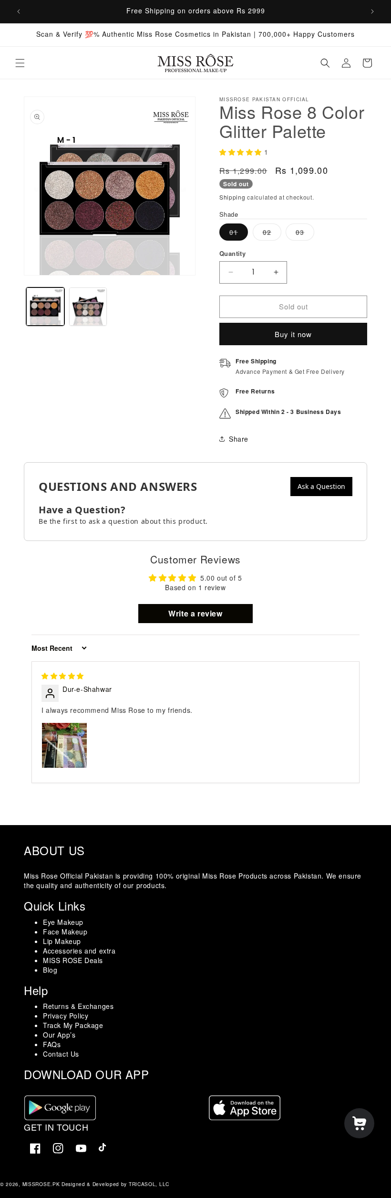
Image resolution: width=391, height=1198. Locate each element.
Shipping (232, 197)
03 (305, 234)
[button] (20, 63)
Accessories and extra (79, 950)
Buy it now (293, 334)
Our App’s (59, 1034)
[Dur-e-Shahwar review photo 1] (64, 745)
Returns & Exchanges (78, 1006)
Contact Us (61, 1054)
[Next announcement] (372, 11)
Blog (50, 970)
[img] (62, 675)
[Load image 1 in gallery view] (45, 306)
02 (272, 234)
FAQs (52, 1044)
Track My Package (73, 1025)
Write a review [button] (195, 613)
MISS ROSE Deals (73, 960)
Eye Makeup (63, 922)
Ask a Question (321, 486)
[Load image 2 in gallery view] (88, 306)
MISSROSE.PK (41, 1183)
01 (238, 234)
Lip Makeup (62, 941)
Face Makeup (65, 931)
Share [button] (238, 439)
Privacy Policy (65, 1015)
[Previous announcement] (18, 11)
